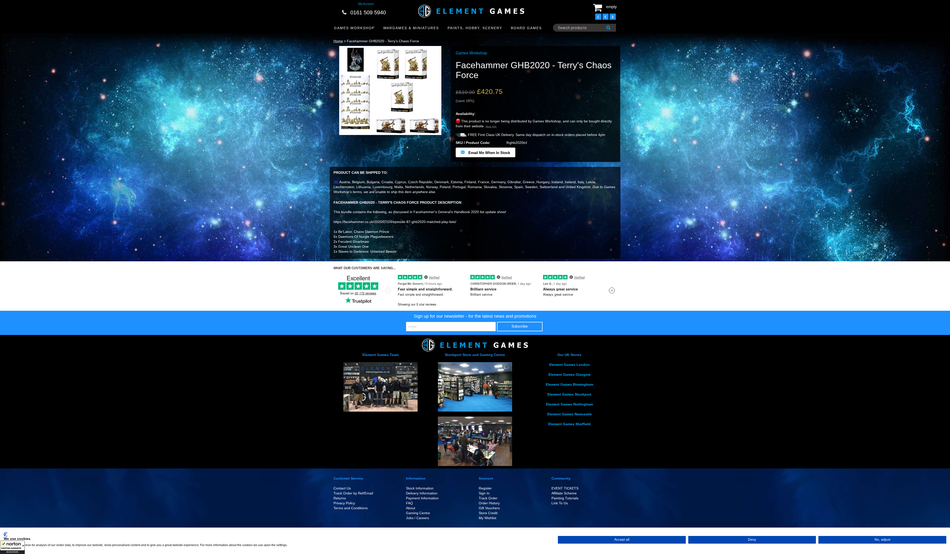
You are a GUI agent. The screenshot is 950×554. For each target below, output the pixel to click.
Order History (489, 503)
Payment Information (422, 498)
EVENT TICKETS (564, 488)
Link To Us (559, 503)
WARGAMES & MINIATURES (411, 28)
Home (338, 41)
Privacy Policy (344, 503)
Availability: (465, 114)
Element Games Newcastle (569, 414)
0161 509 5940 (368, 12)
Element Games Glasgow (569, 375)
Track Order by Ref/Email (353, 493)
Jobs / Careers (417, 518)
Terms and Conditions (350, 508)
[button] (12, 547)
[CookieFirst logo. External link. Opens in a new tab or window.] (5, 534)
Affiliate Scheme (564, 493)
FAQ (409, 503)
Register (485, 488)
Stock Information (419, 488)
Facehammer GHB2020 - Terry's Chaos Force (383, 41)
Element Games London (569, 365)
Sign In (484, 493)
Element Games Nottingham (569, 404)
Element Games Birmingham (569, 384)
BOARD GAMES (526, 28)
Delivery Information (421, 493)
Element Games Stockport (569, 394)
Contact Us (342, 488)
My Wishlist (487, 518)
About (410, 508)
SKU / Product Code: (473, 143)
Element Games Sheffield (569, 424)
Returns (339, 498)
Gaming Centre (418, 513)
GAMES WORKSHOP (354, 28)
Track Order (488, 498)
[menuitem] (354, 28)
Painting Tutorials (564, 498)
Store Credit (488, 513)
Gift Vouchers (489, 508)
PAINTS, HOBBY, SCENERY (475, 28)
